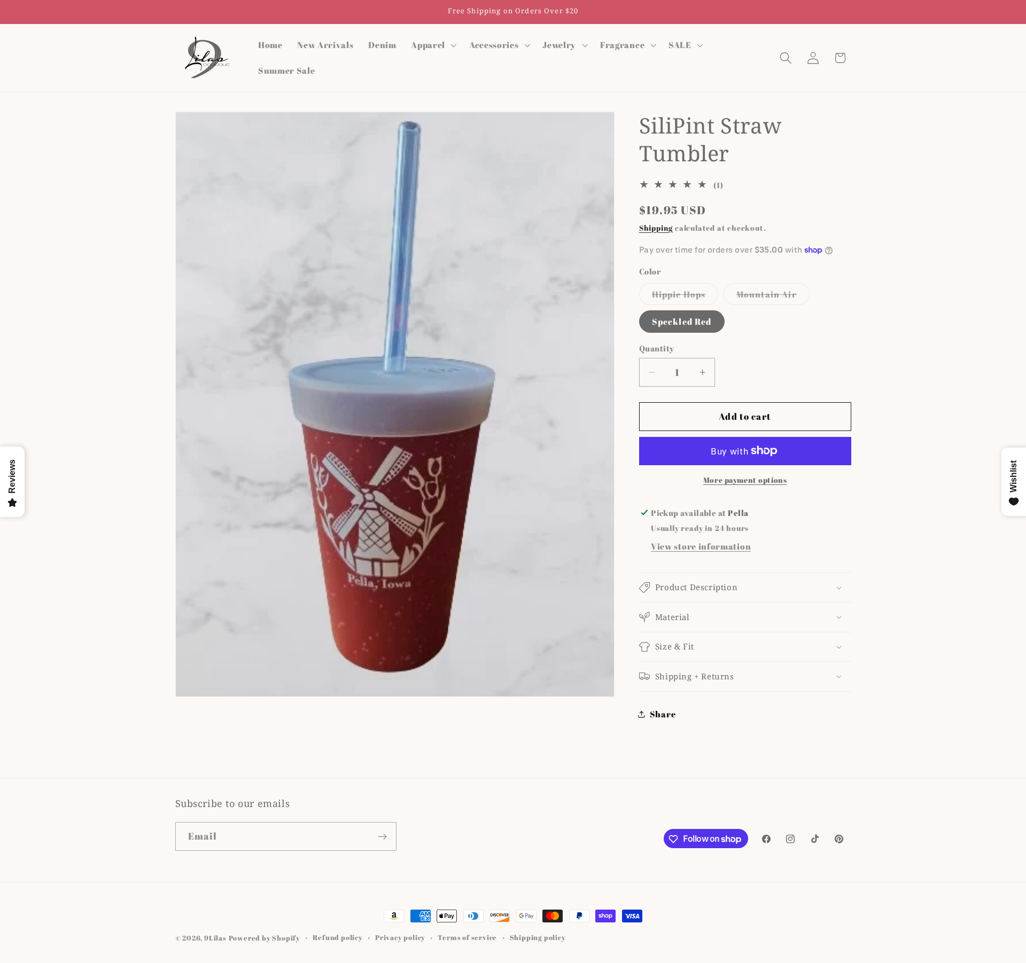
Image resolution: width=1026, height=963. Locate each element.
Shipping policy (538, 937)
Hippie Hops (685, 296)
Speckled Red (682, 321)
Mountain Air (773, 296)
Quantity (656, 348)
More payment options (745, 480)
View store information (701, 546)
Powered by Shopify (265, 938)
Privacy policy (400, 937)
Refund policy (337, 937)
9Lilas (215, 938)
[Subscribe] (382, 836)
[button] (432, 45)
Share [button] (662, 714)
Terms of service (467, 937)
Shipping (656, 227)
